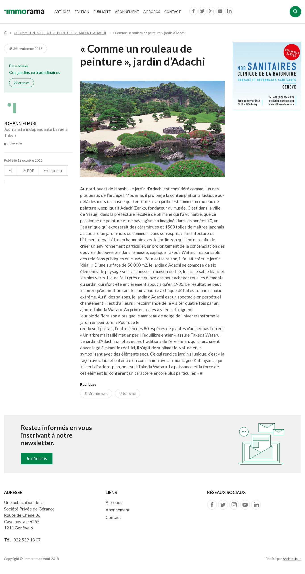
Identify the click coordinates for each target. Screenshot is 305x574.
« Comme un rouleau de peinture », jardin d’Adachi (60, 33)
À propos (151, 12)
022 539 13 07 (27, 539)
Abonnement (127, 12)
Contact (172, 12)
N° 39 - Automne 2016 (25, 49)
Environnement (96, 393)
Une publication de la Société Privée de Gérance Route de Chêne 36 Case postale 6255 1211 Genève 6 (29, 515)
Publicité (102, 12)
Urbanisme (127, 393)
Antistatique (292, 559)
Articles (62, 12)
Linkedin (14, 143)
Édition (82, 12)
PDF (30, 171)
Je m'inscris (36, 458)
